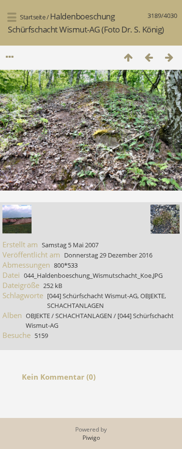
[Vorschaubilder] (128, 57)
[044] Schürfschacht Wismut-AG (92, 295)
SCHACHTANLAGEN (75, 305)
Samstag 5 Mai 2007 (70, 245)
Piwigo (91, 437)
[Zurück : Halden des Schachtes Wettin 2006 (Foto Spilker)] (148, 57)
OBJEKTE (152, 295)
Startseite (32, 17)
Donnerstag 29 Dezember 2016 (108, 255)
